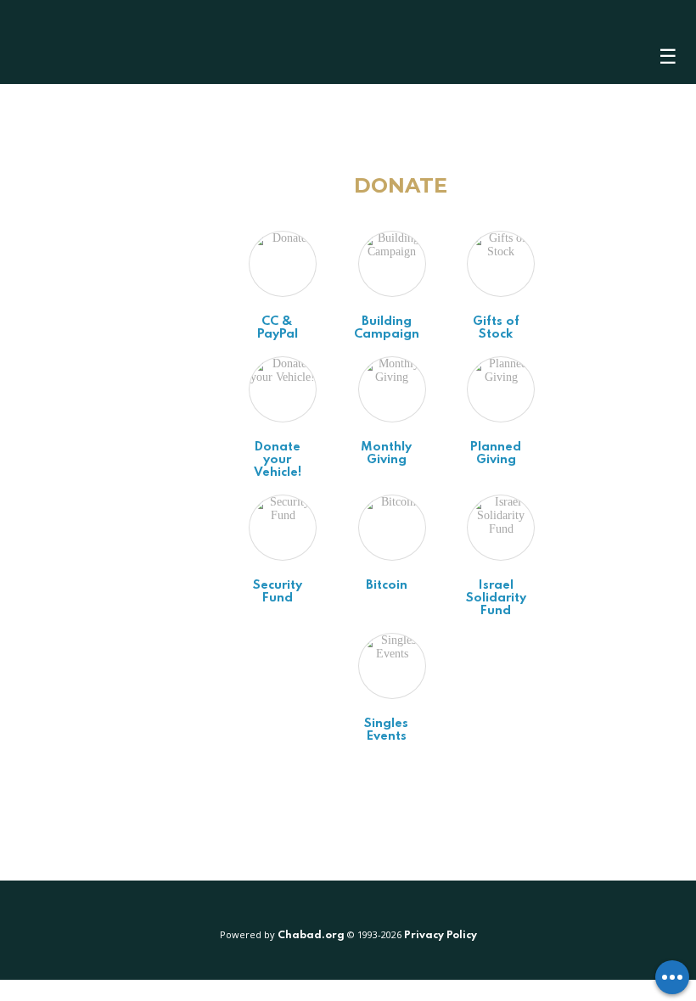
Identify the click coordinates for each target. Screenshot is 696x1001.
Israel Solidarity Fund (496, 598)
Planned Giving (495, 453)
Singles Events (386, 730)
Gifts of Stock (496, 328)
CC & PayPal (277, 328)
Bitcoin (386, 585)
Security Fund (277, 591)
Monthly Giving (386, 453)
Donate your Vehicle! (277, 459)
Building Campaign (386, 328)
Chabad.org (311, 936)
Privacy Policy (440, 936)
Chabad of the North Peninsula (118, 42)
